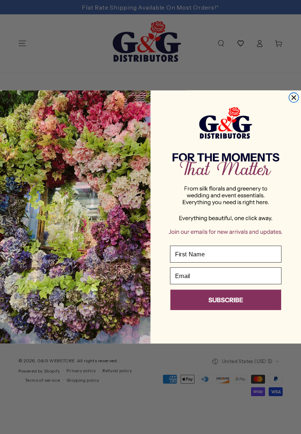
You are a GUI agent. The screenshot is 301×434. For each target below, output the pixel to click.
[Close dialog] (293, 97)
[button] (225, 301)
